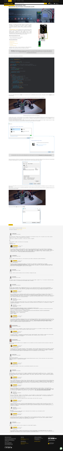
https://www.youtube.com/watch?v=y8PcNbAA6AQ (44, 389)
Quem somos (22, 438)
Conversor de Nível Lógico (22, 51)
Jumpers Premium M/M (13, 45)
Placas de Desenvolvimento (18, 5)
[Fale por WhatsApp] (61, 449)
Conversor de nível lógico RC (14, 43)
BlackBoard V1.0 (12, 42)
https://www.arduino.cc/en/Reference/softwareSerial (19, 264)
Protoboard (11, 44)
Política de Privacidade (23, 442)
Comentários (10, 224)
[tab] (10, 225)
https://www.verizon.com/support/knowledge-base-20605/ (42, 320)
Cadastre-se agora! (19, 229)
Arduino (24, 5)
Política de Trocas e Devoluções (24, 443)
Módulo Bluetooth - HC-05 (14, 29)
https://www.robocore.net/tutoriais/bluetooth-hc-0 (26, 251)
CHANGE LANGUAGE (37, 441)
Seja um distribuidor (23, 439)
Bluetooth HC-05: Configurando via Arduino (45, 155)
